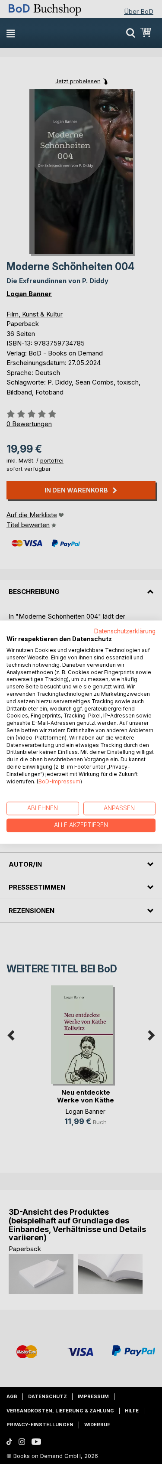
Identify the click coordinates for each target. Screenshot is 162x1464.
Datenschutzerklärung (125, 631)
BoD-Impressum (59, 781)
